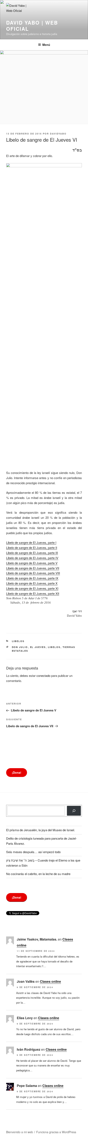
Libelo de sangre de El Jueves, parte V (32, 563)
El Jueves (38, 647)
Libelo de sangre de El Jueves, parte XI (32, 588)
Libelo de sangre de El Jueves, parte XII (32, 593)
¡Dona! (16, 772)
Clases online (50, 981)
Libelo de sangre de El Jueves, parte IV (32, 558)
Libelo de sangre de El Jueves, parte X (32, 583)
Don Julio (20, 647)
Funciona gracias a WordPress (56, 1132)
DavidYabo (58, 133)
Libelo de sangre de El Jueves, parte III (32, 553)
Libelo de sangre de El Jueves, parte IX (32, 578)
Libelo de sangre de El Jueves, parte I (31, 542)
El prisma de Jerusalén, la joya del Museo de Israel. (40, 830)
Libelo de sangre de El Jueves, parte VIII (33, 573)
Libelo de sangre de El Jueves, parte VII (32, 568)
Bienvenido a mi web (19, 1132)
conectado (43, 675)
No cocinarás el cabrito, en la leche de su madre (38, 874)
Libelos (18, 641)
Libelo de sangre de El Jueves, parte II (31, 547)
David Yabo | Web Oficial (32, 25)
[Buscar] (74, 811)
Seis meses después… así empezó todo (33, 852)
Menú (46, 45)
